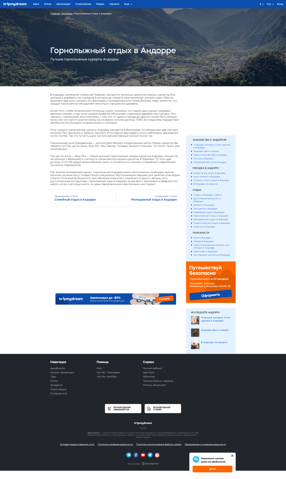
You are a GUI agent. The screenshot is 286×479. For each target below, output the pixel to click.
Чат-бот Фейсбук (107, 376)
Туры (53, 376)
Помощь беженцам (154, 385)
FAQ (99, 368)
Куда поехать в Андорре (206, 177)
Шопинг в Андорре (203, 205)
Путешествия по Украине (158, 381)
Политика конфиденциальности (115, 444)
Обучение (149, 376)
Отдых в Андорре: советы (207, 195)
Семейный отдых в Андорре (208, 212)
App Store (148, 372)
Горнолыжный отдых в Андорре (210, 216)
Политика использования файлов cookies (158, 444)
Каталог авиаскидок (62, 372)
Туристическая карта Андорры (210, 155)
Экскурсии (56, 385)
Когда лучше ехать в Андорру (209, 173)
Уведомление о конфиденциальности (205, 444)
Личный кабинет (153, 368)
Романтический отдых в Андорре (211, 223)
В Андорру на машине (205, 184)
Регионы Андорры (203, 158)
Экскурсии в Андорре (205, 209)
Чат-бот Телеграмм (108, 372)
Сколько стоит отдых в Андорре (211, 180)
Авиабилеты (57, 368)
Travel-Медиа (58, 389)
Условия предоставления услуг (77, 444)
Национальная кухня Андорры (210, 162)
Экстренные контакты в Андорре (211, 255)
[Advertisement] (115, 251)
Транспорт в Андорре (205, 251)
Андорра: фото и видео (206, 151)
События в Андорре (204, 227)
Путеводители (58, 393)
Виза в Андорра (202, 238)
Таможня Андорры (203, 241)
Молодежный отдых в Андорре (210, 219)
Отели (54, 381)
